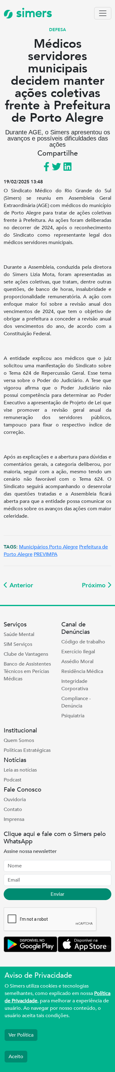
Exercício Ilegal (78, 651)
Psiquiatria (72, 715)
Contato (13, 809)
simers (32, 13)
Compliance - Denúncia (76, 702)
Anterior (20, 585)
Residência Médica (82, 671)
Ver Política (21, 1035)
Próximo (94, 585)
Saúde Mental (19, 634)
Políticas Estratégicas (27, 750)
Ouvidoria (15, 799)
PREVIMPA (45, 554)
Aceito (16, 1056)
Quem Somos (19, 740)
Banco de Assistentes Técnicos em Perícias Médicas (27, 671)
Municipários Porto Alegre (48, 547)
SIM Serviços (18, 644)
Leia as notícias (20, 770)
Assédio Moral (77, 661)
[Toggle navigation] (102, 13)
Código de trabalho (83, 641)
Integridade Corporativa (74, 685)
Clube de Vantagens (26, 654)
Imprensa (14, 819)
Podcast (12, 779)
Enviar (57, 894)
